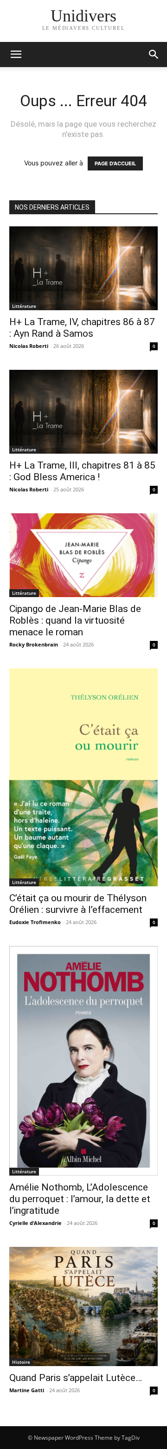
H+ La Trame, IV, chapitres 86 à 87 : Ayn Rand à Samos (82, 327)
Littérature (24, 306)
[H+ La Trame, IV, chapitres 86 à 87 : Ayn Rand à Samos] (83, 268)
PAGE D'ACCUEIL (115, 163)
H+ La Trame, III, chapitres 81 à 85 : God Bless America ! (82, 471)
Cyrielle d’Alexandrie (35, 1222)
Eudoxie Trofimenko (35, 921)
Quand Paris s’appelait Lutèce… (75, 1377)
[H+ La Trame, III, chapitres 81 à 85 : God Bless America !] (83, 412)
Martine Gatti (26, 1390)
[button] (154, 54)
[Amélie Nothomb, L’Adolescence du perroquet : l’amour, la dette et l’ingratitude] (83, 1060)
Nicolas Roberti (28, 345)
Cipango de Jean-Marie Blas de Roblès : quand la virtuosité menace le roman (75, 620)
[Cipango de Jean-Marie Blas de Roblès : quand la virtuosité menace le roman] (83, 555)
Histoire (21, 1362)
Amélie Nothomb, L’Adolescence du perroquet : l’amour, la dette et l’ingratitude (79, 1199)
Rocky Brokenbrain (33, 644)
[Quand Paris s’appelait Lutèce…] (83, 1306)
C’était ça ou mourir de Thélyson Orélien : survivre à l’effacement (78, 903)
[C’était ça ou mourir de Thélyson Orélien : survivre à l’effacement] (83, 777)
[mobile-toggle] (16, 54)
